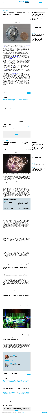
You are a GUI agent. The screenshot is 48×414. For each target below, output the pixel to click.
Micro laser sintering (16, 56)
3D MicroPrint (5, 69)
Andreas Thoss (5, 149)
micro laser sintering (23, 47)
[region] (17, 128)
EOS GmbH (10, 58)
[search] (4, 2)
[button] (3, 2)
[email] (19, 22)
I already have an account (16, 135)
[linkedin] (15, 22)
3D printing (11, 75)
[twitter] (16, 22)
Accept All (44, 412)
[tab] (5, 126)
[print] (30, 22)
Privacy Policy (22, 412)
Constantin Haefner (10, 149)
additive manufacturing (14, 73)
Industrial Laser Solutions (6, 10)
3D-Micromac (12, 66)
